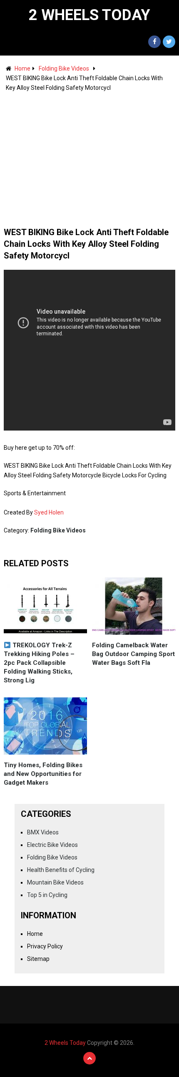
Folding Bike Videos (64, 68)
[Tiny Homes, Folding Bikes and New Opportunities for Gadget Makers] (45, 726)
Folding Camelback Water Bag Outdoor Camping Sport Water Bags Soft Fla (133, 653)
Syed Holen (49, 512)
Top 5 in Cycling (47, 895)
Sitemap (38, 958)
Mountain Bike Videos (55, 882)
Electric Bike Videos (52, 844)
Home (22, 68)
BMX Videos (43, 832)
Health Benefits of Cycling (60, 870)
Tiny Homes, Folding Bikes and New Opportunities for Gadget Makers (43, 773)
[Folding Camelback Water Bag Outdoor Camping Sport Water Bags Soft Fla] (133, 606)
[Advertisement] (90, 155)
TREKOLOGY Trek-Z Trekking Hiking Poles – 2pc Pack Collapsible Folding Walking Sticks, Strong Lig (39, 662)
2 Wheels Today (89, 15)
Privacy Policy (45, 946)
